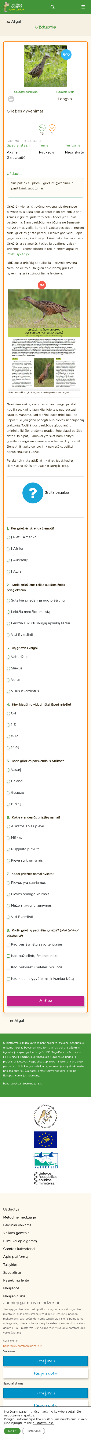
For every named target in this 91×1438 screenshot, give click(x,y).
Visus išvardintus (25, 691)
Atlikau (45, 1000)
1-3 (13, 725)
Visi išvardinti (22, 634)
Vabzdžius (19, 657)
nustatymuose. (43, 1423)
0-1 (13, 713)
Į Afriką (17, 548)
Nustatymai (33, 1431)
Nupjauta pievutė (25, 849)
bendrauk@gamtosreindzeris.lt (22, 1346)
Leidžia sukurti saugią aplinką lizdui (40, 623)
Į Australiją (20, 560)
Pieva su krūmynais (27, 860)
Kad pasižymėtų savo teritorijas (37, 944)
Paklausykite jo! (18, 254)
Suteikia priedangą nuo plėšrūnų (38, 600)
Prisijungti (46, 1361)
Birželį (16, 804)
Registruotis (45, 1373)
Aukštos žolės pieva (27, 826)
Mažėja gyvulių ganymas (31, 905)
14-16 (15, 747)
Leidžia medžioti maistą (30, 612)
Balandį (17, 781)
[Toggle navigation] (83, 7)
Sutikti (12, 1431)
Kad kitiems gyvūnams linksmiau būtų (42, 978)
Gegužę (17, 792)
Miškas (16, 837)
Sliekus (16, 668)
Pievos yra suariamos (28, 882)
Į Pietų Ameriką (23, 537)
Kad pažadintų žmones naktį (34, 956)
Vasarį (16, 770)
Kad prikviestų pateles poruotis (36, 967)
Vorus (16, 679)
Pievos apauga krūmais (30, 894)
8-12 (14, 736)
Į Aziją (16, 571)
